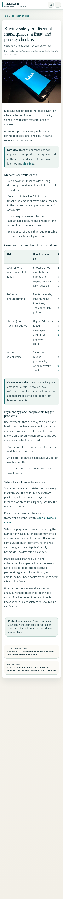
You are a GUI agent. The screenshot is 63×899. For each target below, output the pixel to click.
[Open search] (51, 5)
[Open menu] (58, 5)
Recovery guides (20, 15)
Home (5, 15)
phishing (28, 163)
